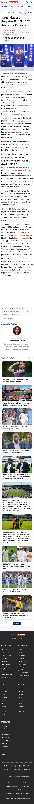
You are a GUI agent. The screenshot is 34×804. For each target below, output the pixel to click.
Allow (20, 22)
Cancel (28, 22)
